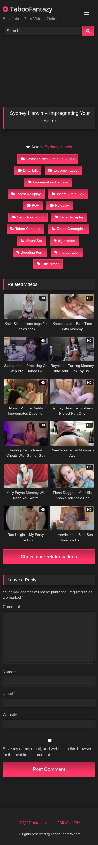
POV (35, 205)
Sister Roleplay (72, 217)
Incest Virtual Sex (70, 194)
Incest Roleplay (28, 194)
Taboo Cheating (27, 229)
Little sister (50, 264)
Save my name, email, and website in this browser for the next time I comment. (47, 752)
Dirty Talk (30, 170)
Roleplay (62, 205)
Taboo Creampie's (71, 229)
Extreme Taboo (66, 170)
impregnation (69, 252)
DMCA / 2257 (68, 823)
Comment (11, 607)
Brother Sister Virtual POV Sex (50, 159)
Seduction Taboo (30, 217)
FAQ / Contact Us (33, 823)
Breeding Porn (32, 252)
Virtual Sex (34, 241)
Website (10, 715)
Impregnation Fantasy (50, 182)
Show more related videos (49, 556)
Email (9, 693)
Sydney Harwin (58, 147)
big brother (66, 241)
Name (9, 672)
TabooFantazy (30, 8)
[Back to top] (82, 830)
